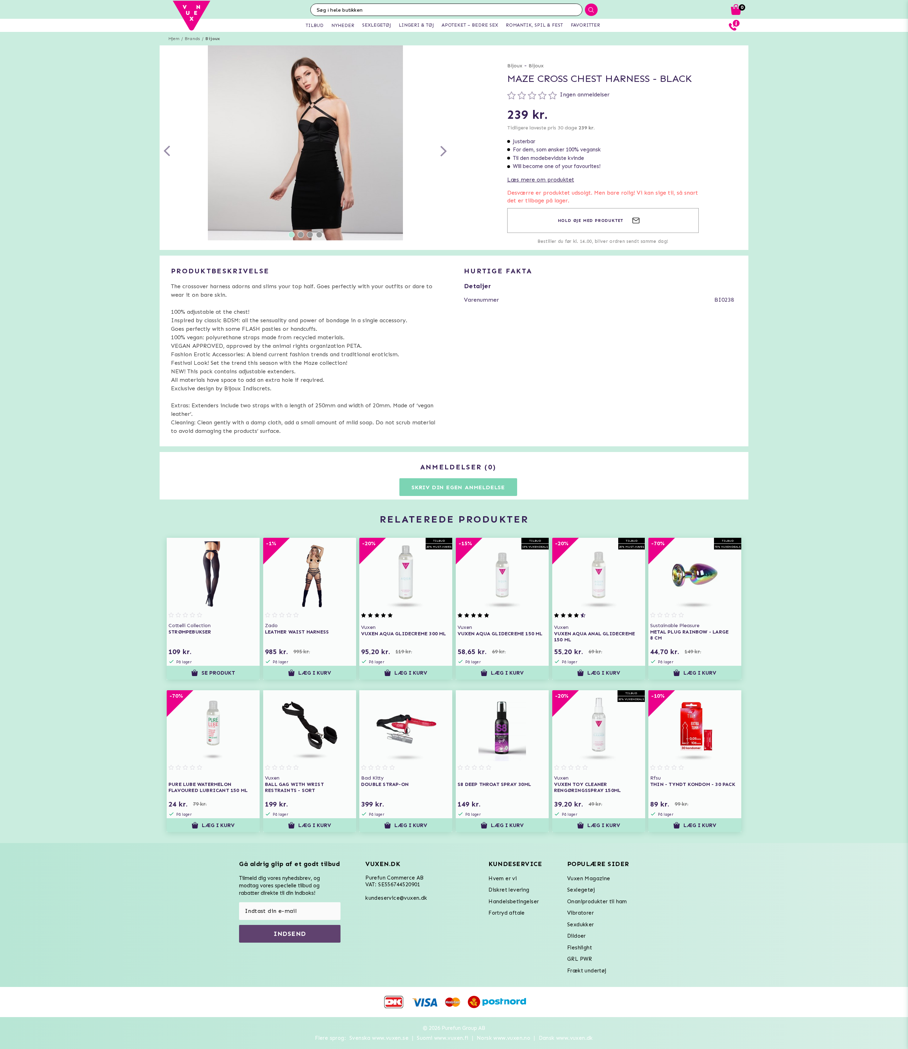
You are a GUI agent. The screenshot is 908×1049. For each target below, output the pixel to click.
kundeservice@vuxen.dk (396, 898)
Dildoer (576, 936)
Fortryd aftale (506, 913)
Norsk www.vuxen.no (503, 1038)
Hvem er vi (502, 878)
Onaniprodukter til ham (597, 901)
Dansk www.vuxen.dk (566, 1038)
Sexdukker (580, 924)
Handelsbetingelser (513, 901)
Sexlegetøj (581, 890)
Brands (192, 38)
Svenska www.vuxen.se (379, 1038)
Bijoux (212, 38)
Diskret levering (508, 890)
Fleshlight (579, 947)
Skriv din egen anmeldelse (458, 487)
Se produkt (218, 673)
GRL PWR (579, 959)
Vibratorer (580, 913)
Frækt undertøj (587, 970)
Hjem (173, 38)
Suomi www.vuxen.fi (442, 1038)
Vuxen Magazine (588, 878)
